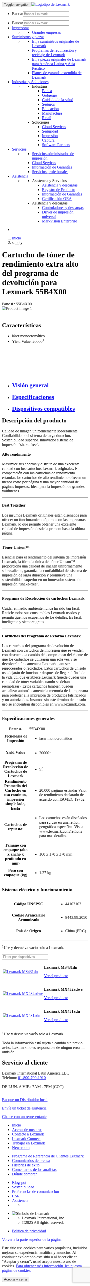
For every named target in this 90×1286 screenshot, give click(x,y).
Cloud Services (54, 127)
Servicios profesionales (50, 172)
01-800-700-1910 (32, 1078)
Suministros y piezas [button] (28, 37)
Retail (46, 118)
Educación (50, 109)
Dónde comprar (24, 1174)
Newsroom (21, 1147)
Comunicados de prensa (31, 1160)
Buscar (17, 13)
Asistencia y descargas (60, 185)
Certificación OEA (57, 198)
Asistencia (20, 1200)
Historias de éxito (26, 1165)
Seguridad (50, 131)
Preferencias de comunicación (35, 1191)
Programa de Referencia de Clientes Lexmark (48, 1156)
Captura (48, 140)
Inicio (16, 238)
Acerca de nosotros (27, 1129)
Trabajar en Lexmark (28, 1143)
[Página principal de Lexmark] (50, 4)
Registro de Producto (58, 189)
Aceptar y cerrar (15, 1279)
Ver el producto (56, 976)
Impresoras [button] (20, 28)
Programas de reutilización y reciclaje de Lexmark (54, 52)
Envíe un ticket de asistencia (24, 1108)
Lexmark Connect (26, 1138)
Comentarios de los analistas (34, 1169)
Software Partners (56, 145)
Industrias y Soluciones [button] (30, 82)
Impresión (50, 136)
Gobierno (49, 95)
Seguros (48, 104)
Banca (47, 91)
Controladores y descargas (63, 207)
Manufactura (52, 113)
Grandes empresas (46, 32)
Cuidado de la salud (57, 100)
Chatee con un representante (24, 1116)
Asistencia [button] (20, 176)
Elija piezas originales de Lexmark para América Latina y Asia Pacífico (59, 63)
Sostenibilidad (23, 1187)
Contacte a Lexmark (28, 1134)
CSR (16, 1196)
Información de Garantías (52, 167)
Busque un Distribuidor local (25, 1100)
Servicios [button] (19, 149)
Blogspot (19, 1182)
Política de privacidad (29, 1231)
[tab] (50, 385)
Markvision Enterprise (59, 221)
